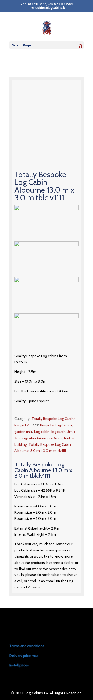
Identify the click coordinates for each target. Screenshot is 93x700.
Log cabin (41, 431)
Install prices (19, 665)
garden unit (23, 431)
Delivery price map (24, 655)
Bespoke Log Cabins (56, 425)
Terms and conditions (26, 646)
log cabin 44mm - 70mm (42, 438)
